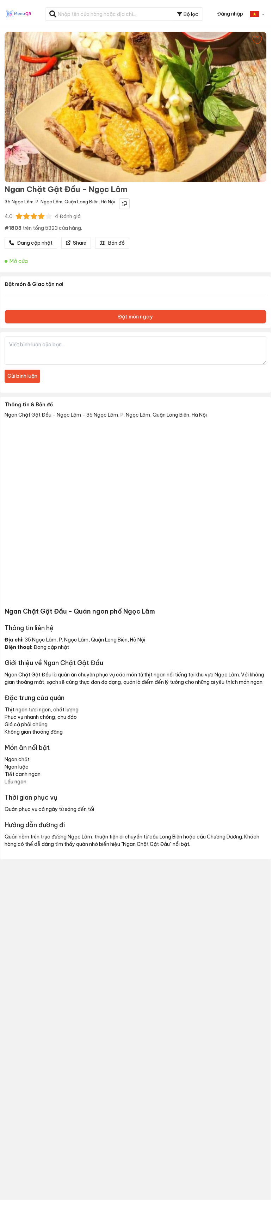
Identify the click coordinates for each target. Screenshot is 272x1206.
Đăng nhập (230, 14)
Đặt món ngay (135, 317)
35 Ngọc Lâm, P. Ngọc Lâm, (34, 201)
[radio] (19, 216)
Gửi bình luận (22, 376)
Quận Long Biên (81, 201)
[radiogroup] (34, 216)
